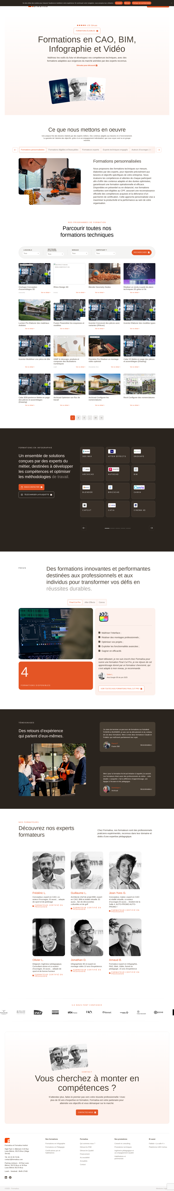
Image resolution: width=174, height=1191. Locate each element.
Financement (85, 1154)
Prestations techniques (123, 1147)
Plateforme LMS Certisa (158, 1147)
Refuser (127, 3)
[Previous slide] (83, 527)
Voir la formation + (146, 745)
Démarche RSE (86, 1147)
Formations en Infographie (55, 1143)
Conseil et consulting (122, 1143)
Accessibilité (85, 1158)
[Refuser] (171, 3)
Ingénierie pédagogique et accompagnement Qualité (124, 1152)
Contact (83, 1164)
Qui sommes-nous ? (87, 1143)
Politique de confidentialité (141, 3)
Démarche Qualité (87, 1151)
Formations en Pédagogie (55, 1147)
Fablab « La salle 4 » (157, 1143)
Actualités (83, 1161)
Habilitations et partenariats (120, 1157)
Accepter (119, 3)
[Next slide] (151, 527)
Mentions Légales (162, 1188)
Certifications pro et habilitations (52, 1152)
